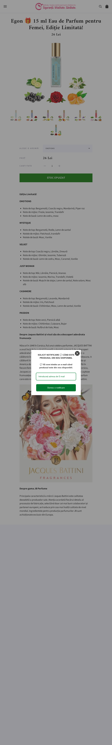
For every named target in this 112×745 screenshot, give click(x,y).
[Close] (77, 353)
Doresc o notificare (56, 388)
